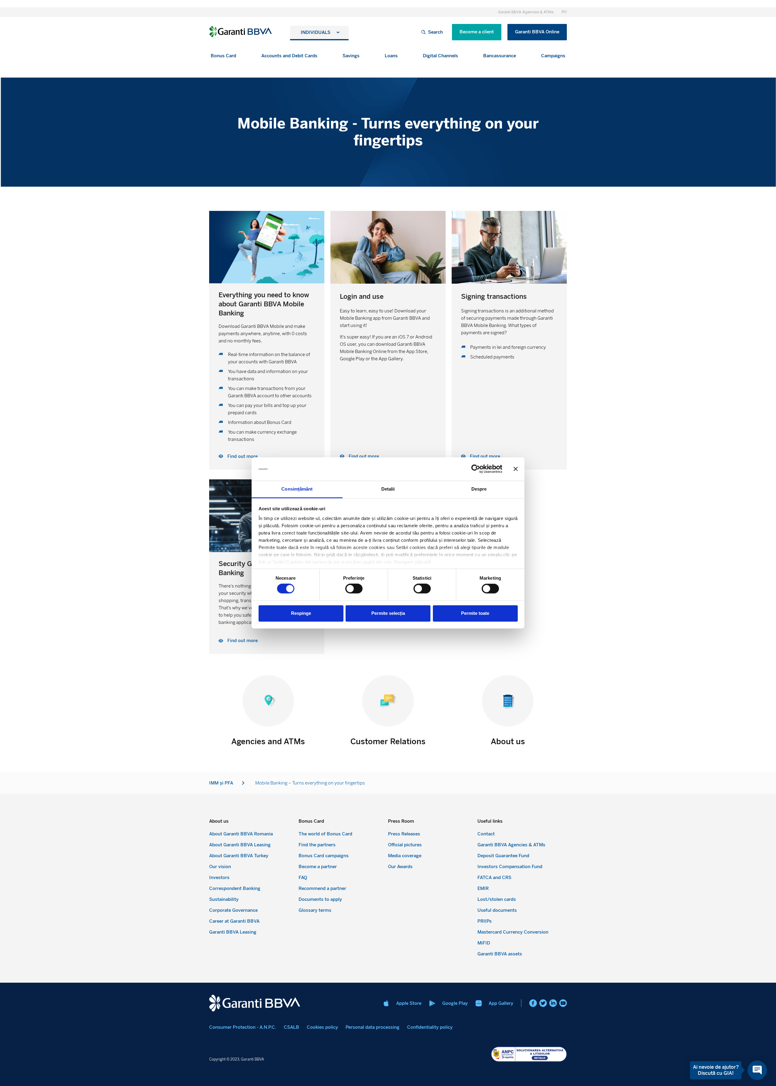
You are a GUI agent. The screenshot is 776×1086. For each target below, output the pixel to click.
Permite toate (475, 613)
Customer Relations (388, 741)
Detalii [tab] (388, 488)
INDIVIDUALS (315, 32)
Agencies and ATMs (268, 741)
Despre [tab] (479, 488)
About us (508, 741)
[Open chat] (757, 1070)
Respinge (301, 613)
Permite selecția (388, 613)
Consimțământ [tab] (297, 488)
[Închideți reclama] (515, 469)
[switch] (354, 589)
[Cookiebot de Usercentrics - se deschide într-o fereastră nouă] (475, 469)
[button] (223, 56)
